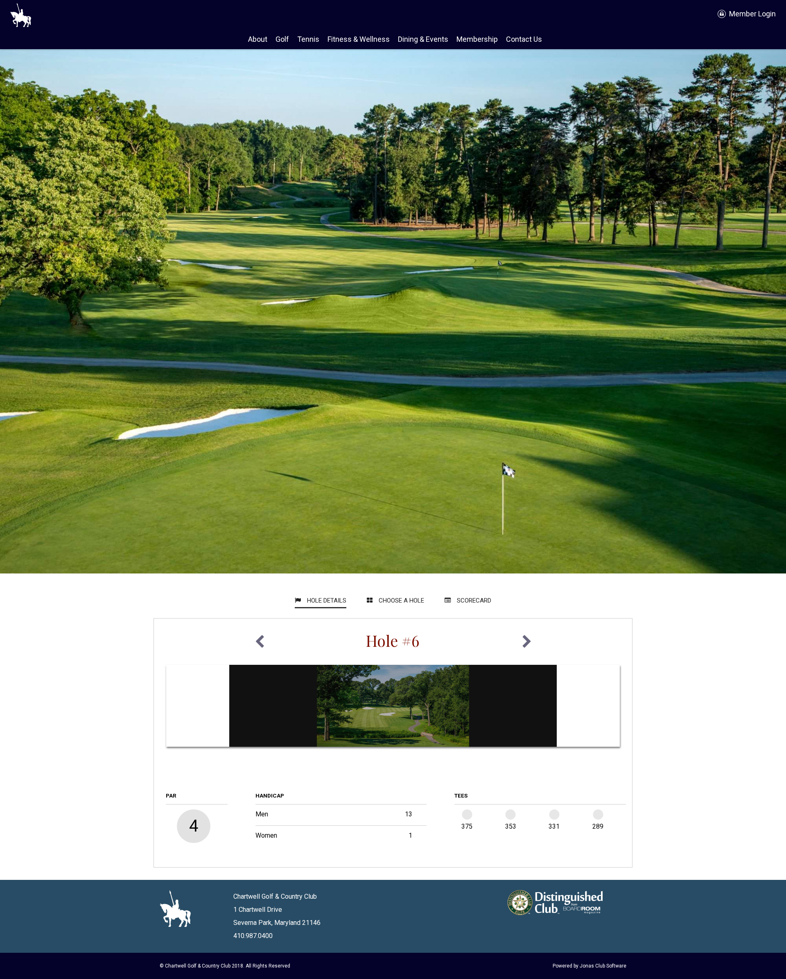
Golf (282, 39)
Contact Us (524, 39)
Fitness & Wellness (359, 39)
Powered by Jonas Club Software (589, 966)
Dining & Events (423, 39)
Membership (477, 39)
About (257, 39)
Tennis (308, 39)
